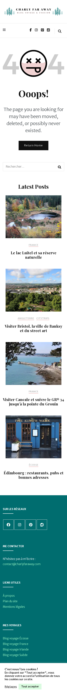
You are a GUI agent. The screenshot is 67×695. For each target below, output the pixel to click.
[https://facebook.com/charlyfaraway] (8, 524)
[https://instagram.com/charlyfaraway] (19, 524)
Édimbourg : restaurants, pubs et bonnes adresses (33, 475)
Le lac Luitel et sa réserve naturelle (33, 255)
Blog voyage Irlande (16, 649)
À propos (9, 595)
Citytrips (42, 318)
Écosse (33, 464)
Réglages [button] (11, 686)
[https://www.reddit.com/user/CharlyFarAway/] (42, 524)
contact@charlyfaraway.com (22, 564)
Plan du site (10, 601)
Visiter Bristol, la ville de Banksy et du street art (33, 328)
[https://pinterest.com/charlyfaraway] (30, 524)
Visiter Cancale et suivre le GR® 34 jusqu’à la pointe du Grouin (33, 401)
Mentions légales (14, 607)
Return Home (33, 145)
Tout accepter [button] (30, 686)
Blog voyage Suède (15, 655)
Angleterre (26, 318)
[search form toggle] (59, 31)
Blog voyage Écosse (15, 638)
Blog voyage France (15, 644)
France (33, 245)
